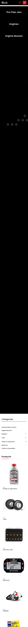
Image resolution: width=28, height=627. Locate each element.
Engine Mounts (7, 430)
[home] (4, 2)
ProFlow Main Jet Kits (9, 427)
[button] (19, 2)
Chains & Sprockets (8, 448)
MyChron (5, 445)
